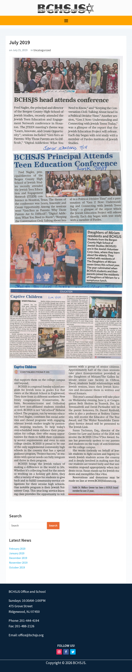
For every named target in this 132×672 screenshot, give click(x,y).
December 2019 (18, 558)
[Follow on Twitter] (73, 652)
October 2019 (17, 567)
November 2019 (18, 562)
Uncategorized (42, 50)
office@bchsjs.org (31, 635)
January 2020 (16, 553)
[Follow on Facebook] (66, 652)
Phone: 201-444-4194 (24, 620)
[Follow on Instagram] (59, 652)
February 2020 (17, 548)
